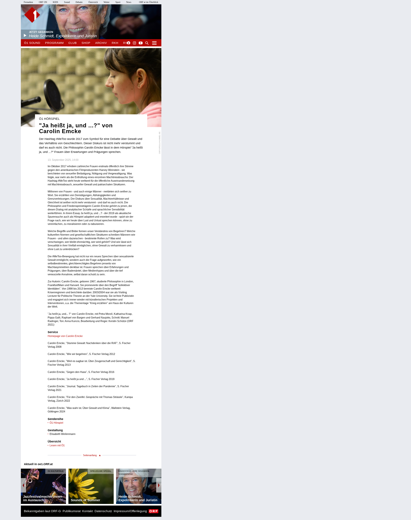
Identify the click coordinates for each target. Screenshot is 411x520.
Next (158, 485)
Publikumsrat (72, 511)
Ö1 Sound (32, 42)
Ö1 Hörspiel (56, 422)
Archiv (101, 42)
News (128, 2)
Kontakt (87, 511)
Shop (86, 42)
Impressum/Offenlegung (130, 511)
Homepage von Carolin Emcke (65, 336)
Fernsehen (28, 2)
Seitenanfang (90, 455)
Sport (117, 2)
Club (72, 42)
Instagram (134, 43)
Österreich (93, 2)
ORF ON (43, 2)
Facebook (128, 42)
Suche (147, 43)
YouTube (141, 43)
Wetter (106, 2)
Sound (67, 2)
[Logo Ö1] (32, 15)
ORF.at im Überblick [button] (148, 2)
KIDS (55, 2)
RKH (115, 42)
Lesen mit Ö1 (57, 445)
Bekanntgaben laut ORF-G (42, 511)
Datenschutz (103, 511)
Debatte (79, 2)
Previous (23, 485)
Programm (54, 42)
